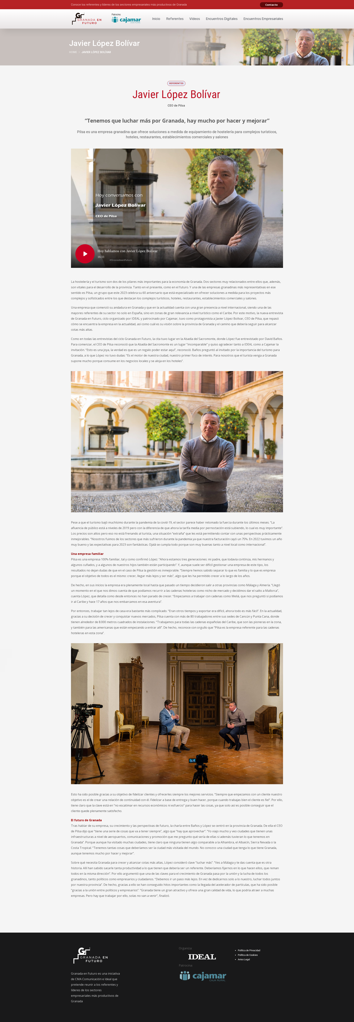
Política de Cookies (248, 955)
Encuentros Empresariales (263, 19)
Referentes (174, 19)
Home (73, 52)
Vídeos (194, 19)
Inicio (156, 19)
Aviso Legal (244, 959)
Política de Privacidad (249, 950)
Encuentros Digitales (221, 19)
